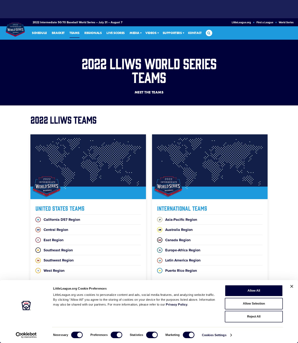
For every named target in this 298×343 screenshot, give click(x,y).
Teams (74, 33)
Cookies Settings (214, 335)
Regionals (93, 33)
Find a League (264, 22)
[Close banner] (291, 286)
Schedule (39, 33)
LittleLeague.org (241, 22)
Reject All (253, 316)
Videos (151, 33)
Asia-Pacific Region (178, 219)
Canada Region (174, 240)
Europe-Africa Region (179, 250)
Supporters (172, 33)
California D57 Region (58, 219)
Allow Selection (254, 303)
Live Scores (115, 33)
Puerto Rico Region (178, 270)
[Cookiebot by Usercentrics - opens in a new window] (26, 335)
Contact (195, 33)
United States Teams (60, 208)
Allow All (254, 290)
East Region (50, 240)
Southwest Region (55, 260)
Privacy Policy (176, 304)
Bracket (58, 33)
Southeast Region (55, 250)
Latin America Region (179, 260)
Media (134, 33)
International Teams (182, 208)
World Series (286, 22)
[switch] (116, 335)
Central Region (52, 229)
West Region (51, 270)
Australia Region (176, 229)
